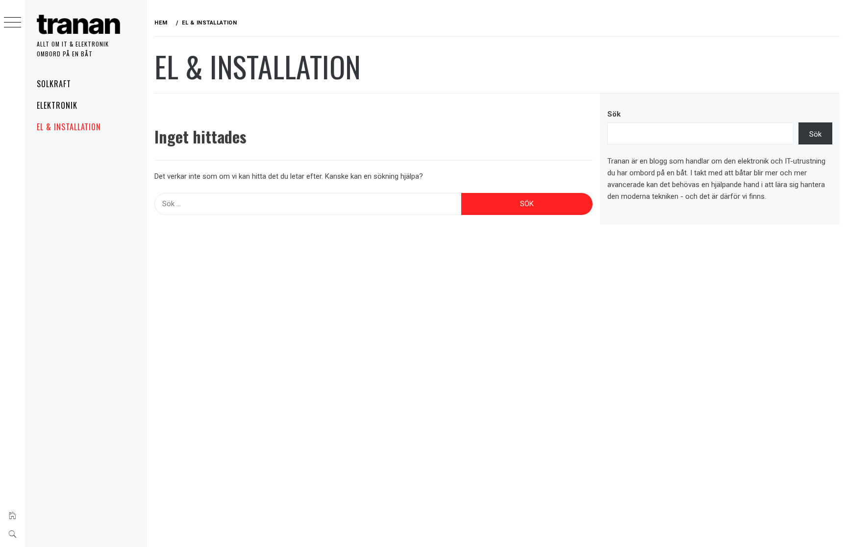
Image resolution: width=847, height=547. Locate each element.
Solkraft (54, 84)
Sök (614, 114)
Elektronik (57, 105)
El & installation (69, 127)
